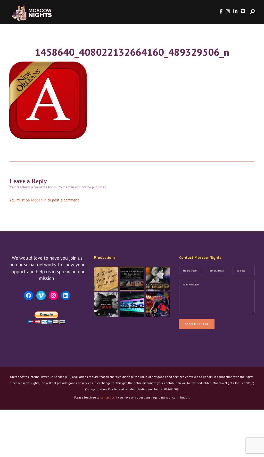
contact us (107, 397)
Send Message (197, 324)
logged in (38, 200)
